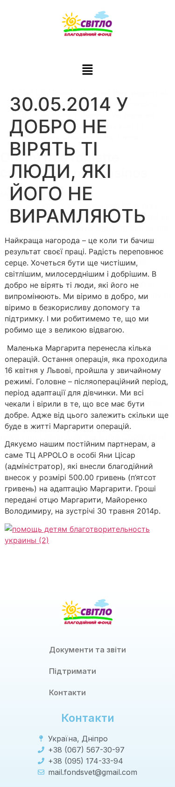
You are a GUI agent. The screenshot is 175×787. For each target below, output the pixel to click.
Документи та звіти (87, 649)
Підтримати (72, 671)
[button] (87, 70)
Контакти (67, 692)
